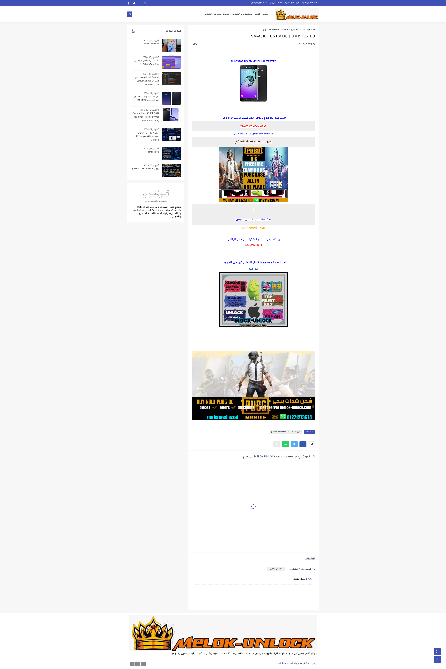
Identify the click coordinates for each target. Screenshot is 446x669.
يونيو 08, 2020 (150, 165)
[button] (302, 444)
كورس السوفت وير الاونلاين (263, 3)
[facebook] (128, 3)
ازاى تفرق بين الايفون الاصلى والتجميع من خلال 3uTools (146, 136)
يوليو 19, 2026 (150, 93)
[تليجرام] (137, 664)
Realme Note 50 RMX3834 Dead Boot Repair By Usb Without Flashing (146, 117)
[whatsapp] (145, 3)
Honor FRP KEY (151, 44)
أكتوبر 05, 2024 (150, 57)
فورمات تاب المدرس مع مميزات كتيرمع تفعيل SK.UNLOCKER (147, 81)
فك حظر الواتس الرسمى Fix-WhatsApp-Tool (146, 63)
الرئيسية (307, 30)
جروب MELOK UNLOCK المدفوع (279, 30)
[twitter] (134, 3)
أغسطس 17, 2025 (148, 109)
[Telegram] (139, 3)
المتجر (279, 3)
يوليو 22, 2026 (150, 129)
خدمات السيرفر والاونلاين (216, 14)
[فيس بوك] (143, 664)
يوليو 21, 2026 (150, 148)
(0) (193, 44)
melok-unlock (284, 663)
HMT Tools (153, 152)
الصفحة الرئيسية (309, 3)
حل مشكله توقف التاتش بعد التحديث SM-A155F (146, 99)
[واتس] (132, 664)
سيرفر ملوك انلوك (292, 3)
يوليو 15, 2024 (150, 40)
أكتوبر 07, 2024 (150, 73)
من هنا (253, 269)
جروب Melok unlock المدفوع (145, 169)
